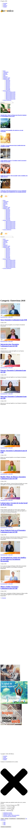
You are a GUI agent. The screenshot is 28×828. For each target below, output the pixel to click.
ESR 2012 (8, 86)
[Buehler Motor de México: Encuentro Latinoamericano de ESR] (10, 472)
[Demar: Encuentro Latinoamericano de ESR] (10, 446)
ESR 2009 (8, 89)
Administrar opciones (7, 812)
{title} (4, 822)
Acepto (2, 818)
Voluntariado (5, 72)
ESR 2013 (8, 84)
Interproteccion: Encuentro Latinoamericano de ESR (10, 345)
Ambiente (5, 73)
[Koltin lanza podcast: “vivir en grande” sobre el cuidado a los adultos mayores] (5, 173)
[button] (14, 782)
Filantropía (5, 76)
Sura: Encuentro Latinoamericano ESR (14, 320)
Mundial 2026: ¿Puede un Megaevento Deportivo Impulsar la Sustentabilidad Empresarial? (14, 116)
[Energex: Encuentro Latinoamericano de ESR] (10, 366)
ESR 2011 (8, 87)
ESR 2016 (8, 81)
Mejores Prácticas (6, 90)
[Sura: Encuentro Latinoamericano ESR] (10, 315)
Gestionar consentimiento (6, 826)
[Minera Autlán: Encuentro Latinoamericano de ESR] (10, 582)
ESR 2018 (8, 80)
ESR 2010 (8, 88)
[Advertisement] (14, 27)
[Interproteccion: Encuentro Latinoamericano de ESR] (10, 340)
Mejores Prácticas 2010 (10, 99)
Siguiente (4, 597)
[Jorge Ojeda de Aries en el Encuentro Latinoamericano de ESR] (10, 526)
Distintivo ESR (6, 79)
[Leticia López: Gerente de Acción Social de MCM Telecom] (10, 499)
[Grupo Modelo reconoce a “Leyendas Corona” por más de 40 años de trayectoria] (5, 158)
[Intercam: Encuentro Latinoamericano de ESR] (10, 392)
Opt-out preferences (7, 100)
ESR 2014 (8, 83)
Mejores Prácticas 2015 (10, 93)
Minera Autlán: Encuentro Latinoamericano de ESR (9, 587)
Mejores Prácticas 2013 (10, 95)
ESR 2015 (8, 82)
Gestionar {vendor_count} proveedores (11, 815)
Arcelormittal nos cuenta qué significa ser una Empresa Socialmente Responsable (13, 559)
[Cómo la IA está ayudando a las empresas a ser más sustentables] (5, 127)
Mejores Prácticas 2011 (10, 97)
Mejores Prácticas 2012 (10, 96)
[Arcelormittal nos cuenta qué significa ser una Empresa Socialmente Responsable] (10, 553)
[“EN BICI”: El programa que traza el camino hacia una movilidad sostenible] (5, 142)
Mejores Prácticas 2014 (10, 94)
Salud (4, 75)
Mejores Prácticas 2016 (10, 91)
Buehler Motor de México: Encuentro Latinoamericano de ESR (13, 477)
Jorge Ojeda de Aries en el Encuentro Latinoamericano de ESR (13, 531)
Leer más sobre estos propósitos (9, 816)
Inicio (4, 70)
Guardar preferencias (21, 818)
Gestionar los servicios (7, 814)
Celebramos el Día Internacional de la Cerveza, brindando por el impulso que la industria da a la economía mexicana (13, 191)
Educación (5, 74)
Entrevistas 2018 (4, 317)
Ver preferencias (12, 818)
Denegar (6, 818)
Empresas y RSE (6, 77)
